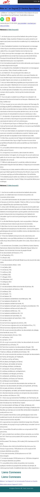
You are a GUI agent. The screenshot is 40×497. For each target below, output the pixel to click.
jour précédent (22, 23)
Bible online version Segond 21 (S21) (11, 484)
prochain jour (31, 23)
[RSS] (9, 19)
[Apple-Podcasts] (15, 19)
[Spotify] (3, 19)
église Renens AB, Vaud (18, 488)
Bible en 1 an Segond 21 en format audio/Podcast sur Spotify (18, 481)
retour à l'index (4, 25)
